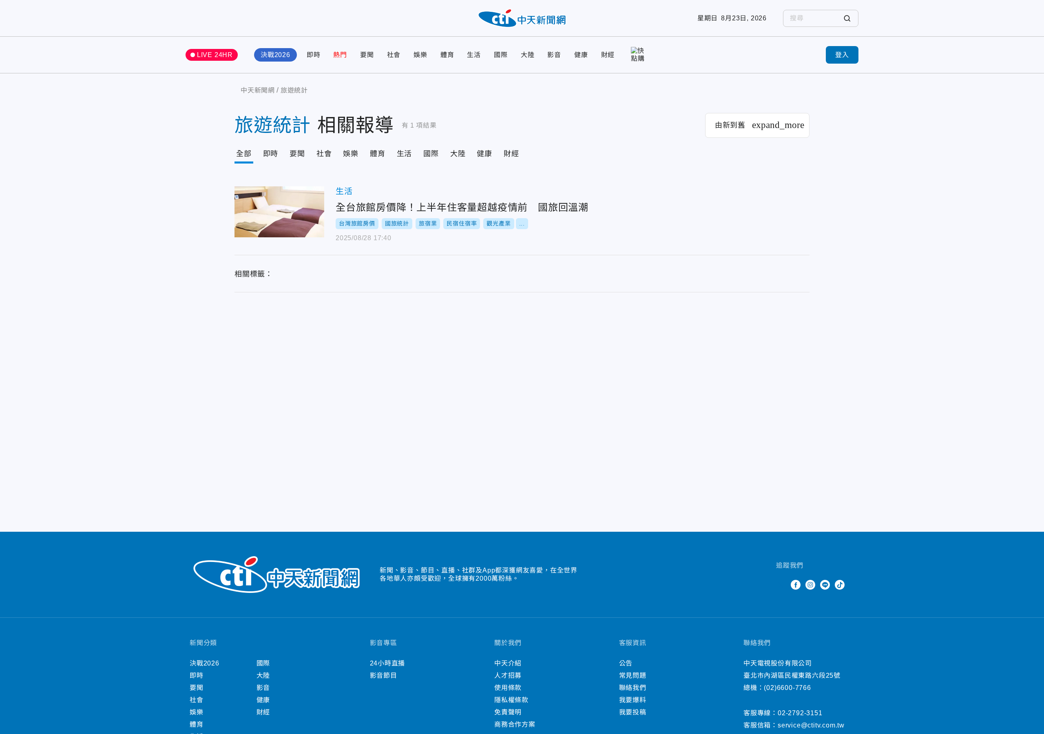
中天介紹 (508, 663)
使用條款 (508, 687)
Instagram (810, 585)
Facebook (796, 585)
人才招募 (508, 675)
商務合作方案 (514, 724)
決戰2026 (275, 54)
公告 (626, 663)
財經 (608, 54)
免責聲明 (508, 712)
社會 (394, 54)
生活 (474, 54)
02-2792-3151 (800, 713)
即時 (314, 54)
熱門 (340, 54)
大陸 (528, 54)
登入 (842, 54)
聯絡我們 (632, 687)
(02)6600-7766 (787, 687)
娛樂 (420, 54)
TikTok (840, 585)
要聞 (367, 54)
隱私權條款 (511, 699)
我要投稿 (632, 712)
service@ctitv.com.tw (811, 725)
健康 (581, 54)
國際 (501, 54)
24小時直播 (387, 663)
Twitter (781, 585)
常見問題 (632, 675)
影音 (554, 54)
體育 (447, 54)
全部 (244, 154)
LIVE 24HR (215, 54)
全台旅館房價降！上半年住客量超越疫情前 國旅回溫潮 (279, 211)
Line (825, 585)
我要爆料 (632, 699)
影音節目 (383, 675)
